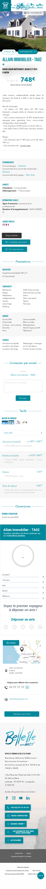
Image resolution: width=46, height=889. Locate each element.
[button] (38, 5)
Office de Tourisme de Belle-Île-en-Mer (18, 754)
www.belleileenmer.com (18, 699)
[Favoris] (32, 5)
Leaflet (33, 663)
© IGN (38, 663)
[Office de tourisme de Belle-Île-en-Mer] (20, 736)
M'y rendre (11, 642)
